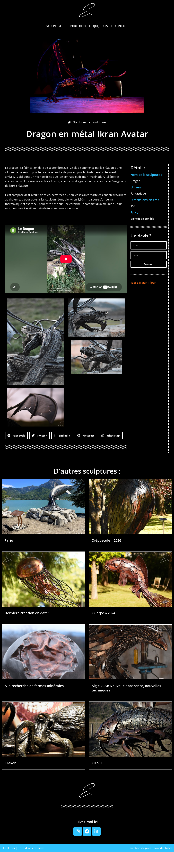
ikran (153, 283)
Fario (9, 540)
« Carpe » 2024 (103, 613)
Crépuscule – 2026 (106, 540)
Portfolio (78, 26)
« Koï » (97, 763)
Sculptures (54, 26)
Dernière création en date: (27, 613)
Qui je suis (100, 26)
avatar (142, 283)
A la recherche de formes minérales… (35, 685)
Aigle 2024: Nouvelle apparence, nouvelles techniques (126, 687)
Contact (121, 26)
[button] (16, 435)
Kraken (10, 763)
